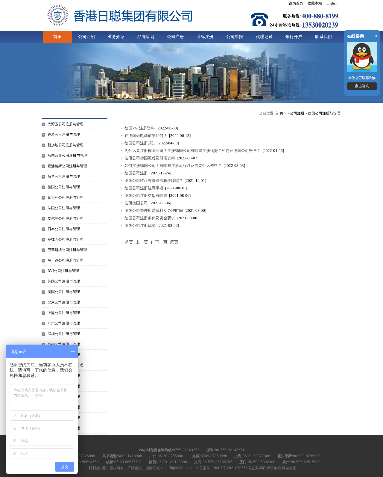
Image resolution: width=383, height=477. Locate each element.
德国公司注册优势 (140, 225)
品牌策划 (145, 36)
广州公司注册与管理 (64, 323)
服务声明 (258, 468)
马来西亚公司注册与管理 (67, 155)
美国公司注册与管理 (64, 292)
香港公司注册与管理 (64, 134)
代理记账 (264, 36)
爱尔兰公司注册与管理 (65, 218)
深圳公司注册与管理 (64, 334)
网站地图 (289, 468)
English (331, 3)
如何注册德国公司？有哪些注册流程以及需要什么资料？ (173, 165)
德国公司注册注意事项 (143, 188)
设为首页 (296, 3)
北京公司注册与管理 (64, 302)
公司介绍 (86, 36)
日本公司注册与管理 (64, 229)
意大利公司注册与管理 (65, 197)
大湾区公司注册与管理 (65, 124)
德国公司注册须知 (140, 143)
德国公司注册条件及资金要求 (149, 218)
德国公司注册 (136, 173)
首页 (57, 36)
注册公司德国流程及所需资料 (149, 158)
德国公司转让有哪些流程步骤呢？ (153, 180)
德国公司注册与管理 (64, 187)
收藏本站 (315, 3)
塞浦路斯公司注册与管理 (67, 166)
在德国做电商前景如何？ (145, 135)
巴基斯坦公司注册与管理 (67, 250)
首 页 (279, 113)
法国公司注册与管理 (64, 208)
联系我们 (323, 36)
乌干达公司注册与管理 (65, 260)
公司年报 (234, 36)
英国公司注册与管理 (64, 281)
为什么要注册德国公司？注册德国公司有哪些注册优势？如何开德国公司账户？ (192, 150)
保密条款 (274, 468)
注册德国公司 (136, 203)
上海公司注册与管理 (64, 313)
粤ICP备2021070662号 (232, 468)
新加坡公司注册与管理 (65, 145)
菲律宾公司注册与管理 (65, 239)
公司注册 (175, 36)
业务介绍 (116, 36)
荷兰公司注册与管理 (64, 176)
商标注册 (205, 36)
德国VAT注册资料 (139, 128)
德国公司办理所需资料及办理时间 (153, 210)
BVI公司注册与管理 (63, 271)
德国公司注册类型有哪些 (145, 195)
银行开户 (293, 36)
